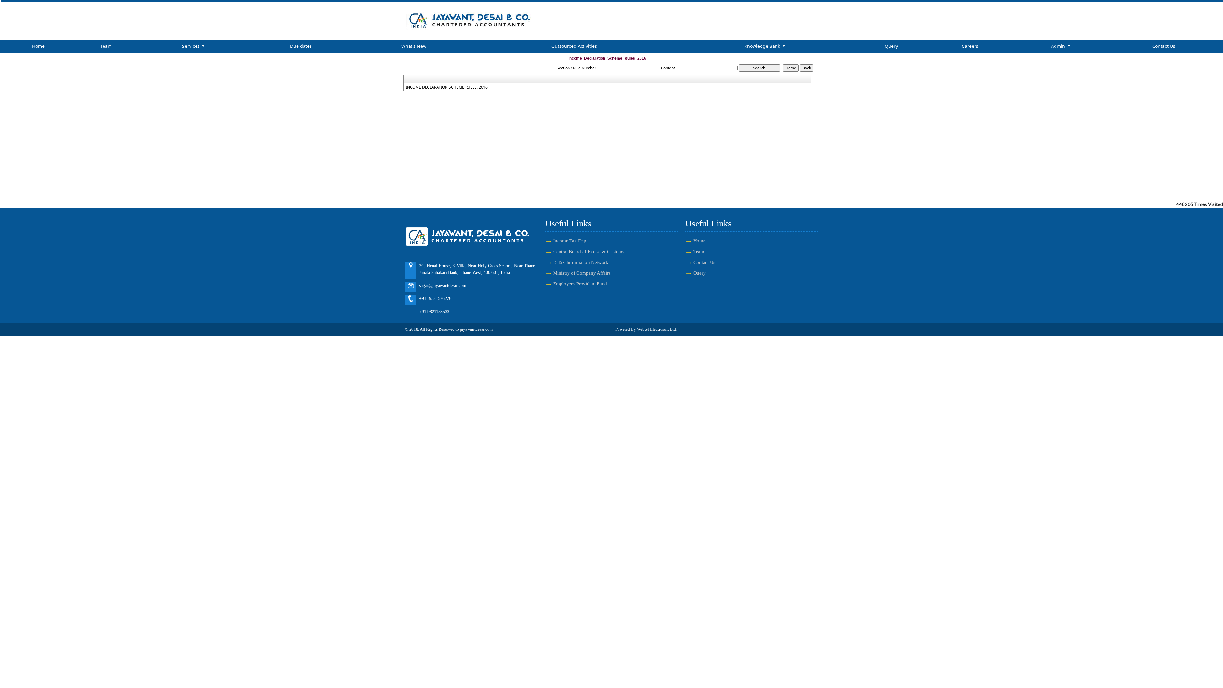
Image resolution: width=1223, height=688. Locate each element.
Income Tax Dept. (571, 240)
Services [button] (191, 46)
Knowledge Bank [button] (762, 46)
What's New (413, 46)
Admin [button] (1058, 46)
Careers (970, 46)
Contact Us (1163, 46)
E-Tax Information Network (580, 262)
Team (106, 46)
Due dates (301, 46)
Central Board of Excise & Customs (588, 251)
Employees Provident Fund (580, 283)
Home (38, 46)
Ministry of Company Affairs (582, 273)
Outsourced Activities (574, 46)
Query (891, 46)
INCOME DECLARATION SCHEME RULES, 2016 (447, 87)
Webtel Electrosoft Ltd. (657, 329)
